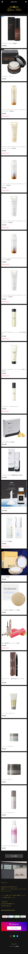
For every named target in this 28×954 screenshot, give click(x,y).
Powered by (12, 946)
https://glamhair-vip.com (8, 910)
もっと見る (14, 856)
